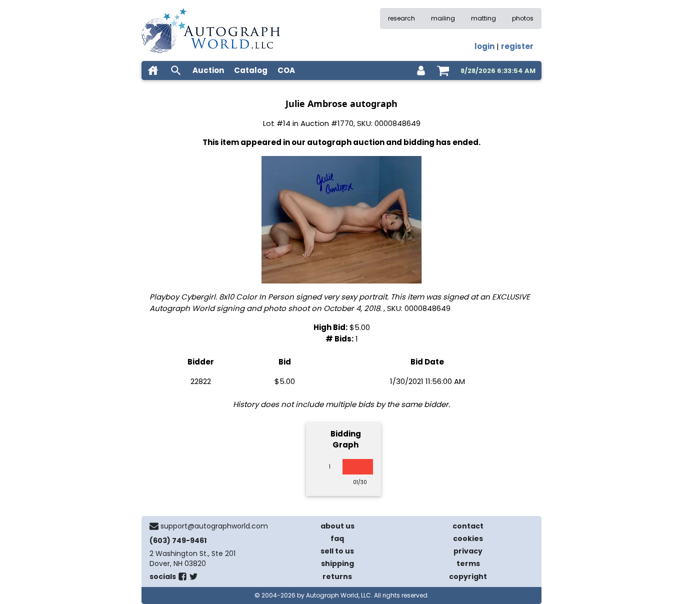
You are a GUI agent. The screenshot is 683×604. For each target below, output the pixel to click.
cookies (468, 539)
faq (337, 539)
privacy (468, 551)
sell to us (337, 551)
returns (337, 577)
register (517, 46)
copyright (468, 577)
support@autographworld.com (214, 526)
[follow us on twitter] (193, 579)
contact (468, 526)
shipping (337, 563)
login (484, 46)
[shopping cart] (443, 70)
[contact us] (154, 526)
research (401, 18)
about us (337, 526)
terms (468, 563)
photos (523, 18)
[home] (153, 70)
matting (483, 18)
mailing (443, 18)
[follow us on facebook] (182, 579)
